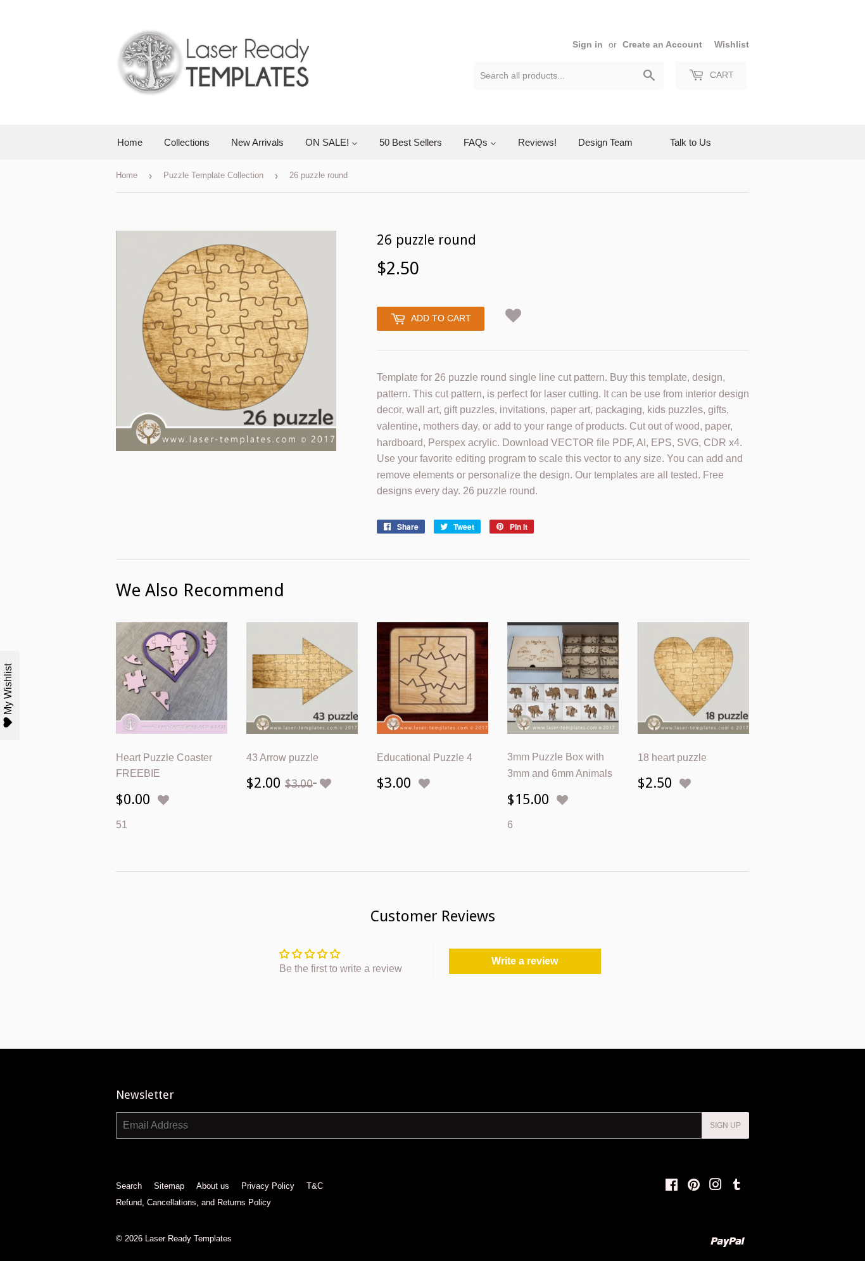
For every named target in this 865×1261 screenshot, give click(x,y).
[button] (513, 313)
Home (126, 175)
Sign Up (725, 1125)
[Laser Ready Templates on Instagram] (715, 1186)
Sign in (587, 44)
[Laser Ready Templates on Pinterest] (693, 1186)
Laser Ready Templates (188, 1238)
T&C (314, 1186)
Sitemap (169, 1186)
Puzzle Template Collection (213, 175)
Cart (720, 75)
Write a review (524, 961)
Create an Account (662, 44)
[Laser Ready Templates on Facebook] (671, 1186)
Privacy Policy (267, 1186)
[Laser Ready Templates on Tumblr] (737, 1186)
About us (212, 1186)
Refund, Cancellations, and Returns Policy (193, 1202)
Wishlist (731, 44)
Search (129, 1186)
